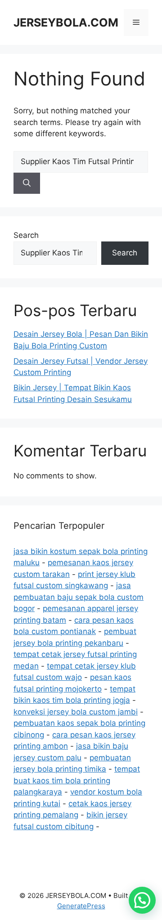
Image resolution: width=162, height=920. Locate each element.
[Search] (27, 183)
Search (26, 235)
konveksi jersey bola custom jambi (76, 711)
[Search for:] (81, 161)
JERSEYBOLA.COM (66, 22)
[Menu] (136, 22)
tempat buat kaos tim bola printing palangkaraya (77, 780)
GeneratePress (81, 906)
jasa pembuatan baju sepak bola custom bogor (79, 597)
